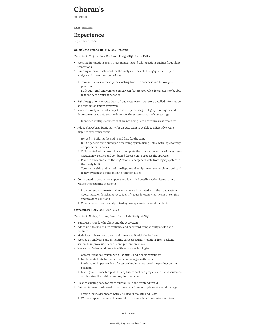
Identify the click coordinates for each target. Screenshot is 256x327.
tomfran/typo (138, 323)
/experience (80, 17)
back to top (128, 313)
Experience (87, 27)
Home (77, 27)
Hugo (123, 323)
